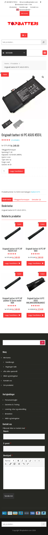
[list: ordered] (35, 460)
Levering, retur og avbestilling (15, 409)
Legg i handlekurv (16, 171)
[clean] (30, 460)
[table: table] (19, 463)
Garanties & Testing (12, 404)
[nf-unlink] (14, 463)
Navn (5, 431)
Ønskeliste (13, 7)
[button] (45, 52)
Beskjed (8, 455)
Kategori (9, 53)
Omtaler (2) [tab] (36, 199)
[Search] (43, 42)
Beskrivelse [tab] (7, 199)
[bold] (18, 460)
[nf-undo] (24, 463)
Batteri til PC (35, 192)
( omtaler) (15, 140)
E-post (7, 443)
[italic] (22, 460)
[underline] (26, 460)
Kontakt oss (34, 7)
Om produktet (8, 385)
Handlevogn (23, 7)
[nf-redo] (28, 463)
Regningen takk (11, 367)
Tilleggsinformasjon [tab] (21, 199)
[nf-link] (10, 463)
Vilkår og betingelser (10, 376)
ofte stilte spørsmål (10, 371)
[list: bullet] (39, 460)
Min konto (24, 13)
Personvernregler (11, 400)
